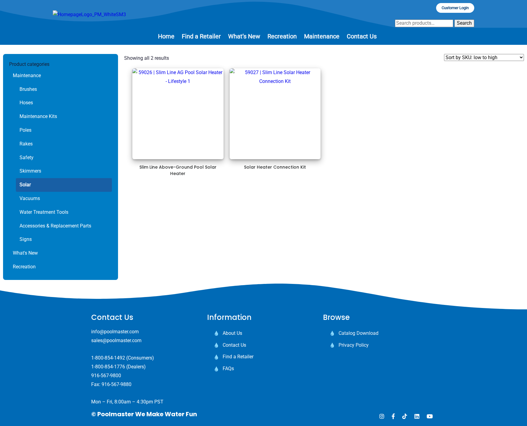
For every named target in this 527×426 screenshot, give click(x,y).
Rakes (26, 144)
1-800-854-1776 (108, 367)
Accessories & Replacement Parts (55, 226)
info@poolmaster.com (115, 332)
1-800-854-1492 (108, 358)
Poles (25, 130)
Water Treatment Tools (44, 212)
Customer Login (455, 7)
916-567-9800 (106, 375)
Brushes (28, 89)
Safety (27, 157)
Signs (26, 239)
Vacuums (30, 198)
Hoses (26, 103)
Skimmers (30, 171)
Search (464, 23)
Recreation (24, 267)
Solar (25, 185)
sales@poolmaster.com (116, 340)
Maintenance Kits (38, 116)
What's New (25, 253)
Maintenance (27, 75)
